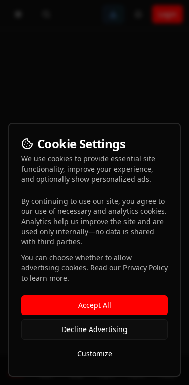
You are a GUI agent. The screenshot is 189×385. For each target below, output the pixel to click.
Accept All (94, 305)
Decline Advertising (94, 329)
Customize (94, 353)
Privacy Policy (145, 267)
